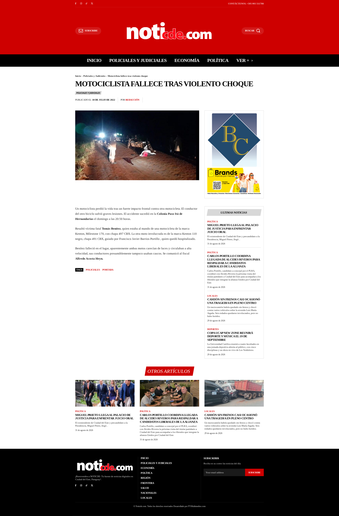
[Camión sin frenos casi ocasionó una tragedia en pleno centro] (234, 393)
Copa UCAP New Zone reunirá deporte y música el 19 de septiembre (230, 336)
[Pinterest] (252, 100)
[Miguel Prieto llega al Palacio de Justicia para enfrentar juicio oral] (105, 393)
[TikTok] (86, 3)
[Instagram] (81, 3)
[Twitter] (92, 3)
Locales (212, 296)
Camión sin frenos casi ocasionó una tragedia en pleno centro (233, 301)
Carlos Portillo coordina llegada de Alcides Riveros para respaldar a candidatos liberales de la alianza (233, 261)
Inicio (78, 76)
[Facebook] (76, 3)
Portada (107, 269)
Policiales (93, 269)
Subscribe (254, 472)
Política (212, 221)
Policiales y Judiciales (94, 76)
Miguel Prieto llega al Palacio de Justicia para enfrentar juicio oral (232, 228)
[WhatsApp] (260, 100)
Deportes (213, 329)
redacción (132, 99)
